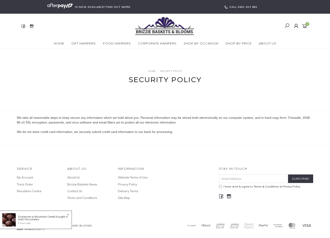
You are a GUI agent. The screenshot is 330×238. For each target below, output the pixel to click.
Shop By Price (239, 43)
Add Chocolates (28, 219)
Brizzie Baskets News (82, 184)
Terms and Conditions (82, 198)
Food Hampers (117, 43)
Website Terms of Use (133, 177)
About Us (267, 43)
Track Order (25, 184)
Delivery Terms (128, 191)
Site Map (124, 198)
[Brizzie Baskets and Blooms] (164, 26)
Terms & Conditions (266, 186)
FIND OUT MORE (118, 7)
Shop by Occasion (201, 43)
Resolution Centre (29, 191)
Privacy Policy (127, 184)
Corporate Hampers (157, 43)
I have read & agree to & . (262, 186)
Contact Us (74, 191)
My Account (25, 177)
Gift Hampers (83, 43)
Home (59, 43)
